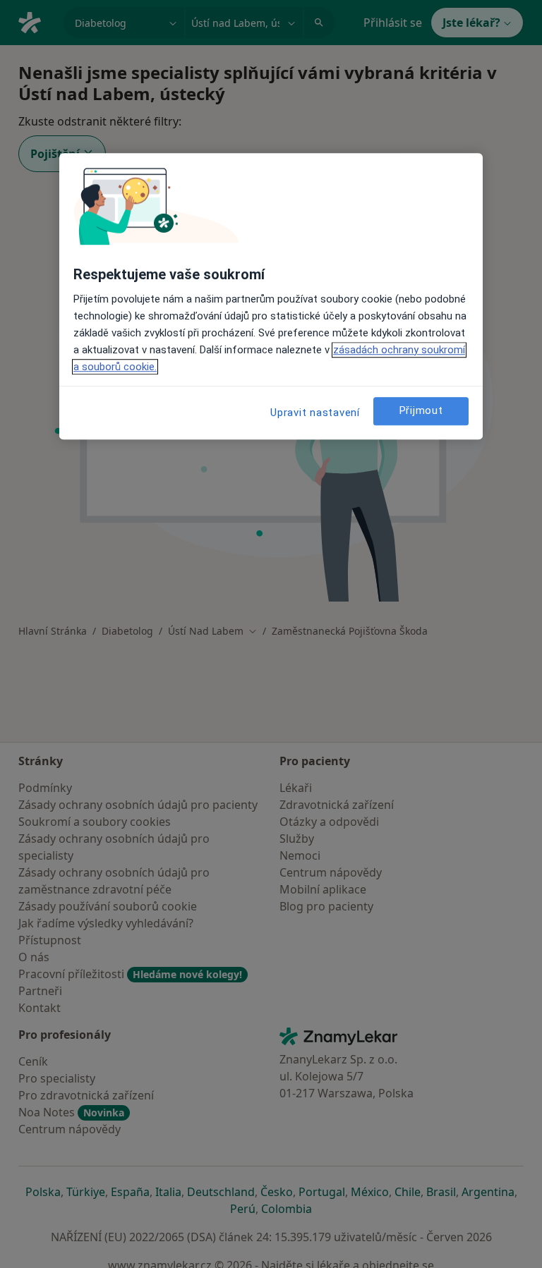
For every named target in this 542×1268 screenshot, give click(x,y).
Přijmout (421, 410)
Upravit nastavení (315, 412)
